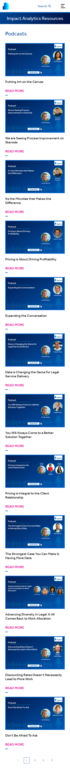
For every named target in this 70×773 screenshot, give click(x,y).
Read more (14, 91)
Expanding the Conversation (26, 315)
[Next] (52, 760)
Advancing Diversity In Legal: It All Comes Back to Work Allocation (30, 616)
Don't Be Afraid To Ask (21, 735)
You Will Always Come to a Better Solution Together (29, 435)
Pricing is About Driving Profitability (30, 259)
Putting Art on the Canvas (24, 82)
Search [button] (42, 6)
